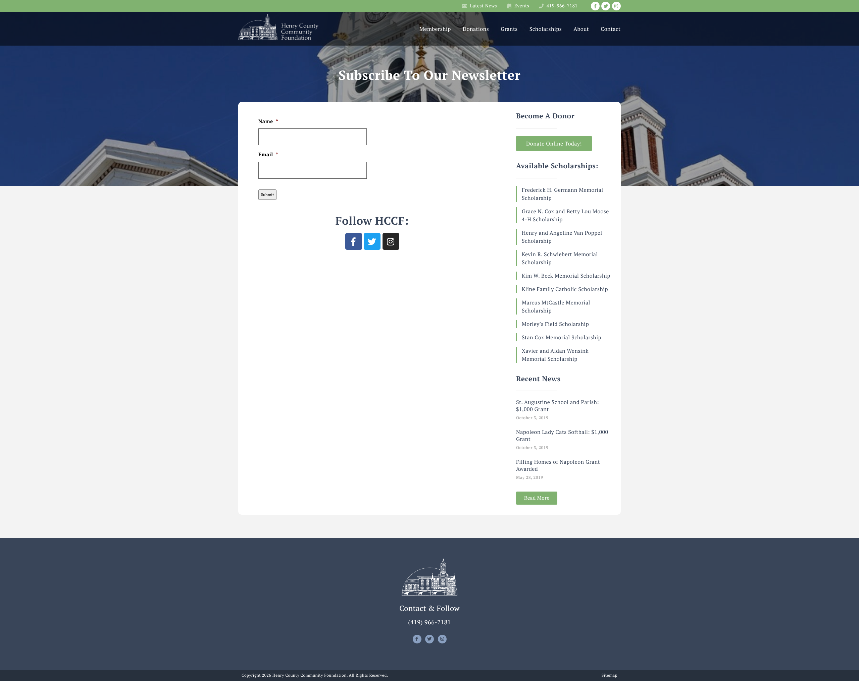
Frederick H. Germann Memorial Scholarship (562, 194)
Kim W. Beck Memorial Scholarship (566, 275)
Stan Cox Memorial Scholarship (561, 337)
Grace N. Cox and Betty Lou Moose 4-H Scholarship (565, 215)
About (581, 29)
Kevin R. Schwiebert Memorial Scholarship (560, 258)
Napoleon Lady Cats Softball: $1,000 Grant (562, 436)
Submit (267, 194)
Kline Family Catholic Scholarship (565, 289)
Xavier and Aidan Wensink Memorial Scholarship (555, 354)
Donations (476, 29)
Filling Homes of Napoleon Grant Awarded (558, 465)
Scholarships (545, 29)
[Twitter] (605, 6)
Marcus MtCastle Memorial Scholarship (556, 306)
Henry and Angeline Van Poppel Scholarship (562, 236)
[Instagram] (616, 6)
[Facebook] (353, 241)
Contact (610, 29)
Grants (509, 29)
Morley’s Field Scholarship (555, 324)
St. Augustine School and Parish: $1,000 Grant (557, 406)
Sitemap (609, 676)
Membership (435, 29)
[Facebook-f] (595, 6)
